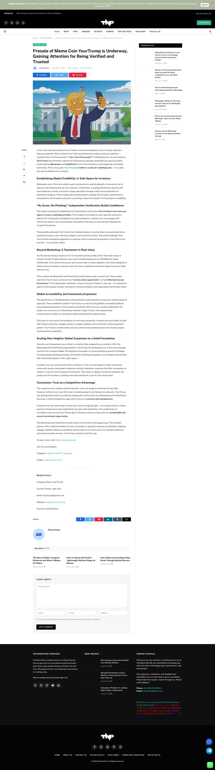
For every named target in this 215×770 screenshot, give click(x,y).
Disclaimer (113, 755)
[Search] (210, 31)
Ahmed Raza (44, 68)
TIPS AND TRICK (125, 31)
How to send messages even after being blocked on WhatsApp (168, 88)
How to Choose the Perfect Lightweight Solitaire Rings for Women (81, 560)
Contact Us (81, 755)
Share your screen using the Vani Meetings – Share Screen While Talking (168, 118)
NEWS (66, 31)
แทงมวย (139, 716)
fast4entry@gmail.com (152, 691)
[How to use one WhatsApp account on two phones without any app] (146, 134)
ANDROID (86, 31)
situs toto (145, 708)
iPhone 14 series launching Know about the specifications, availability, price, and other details (168, 73)
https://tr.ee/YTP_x (53, 460)
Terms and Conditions (133, 755)
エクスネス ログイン (163, 705)
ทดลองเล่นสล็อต (143, 713)
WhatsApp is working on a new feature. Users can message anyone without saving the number (167, 56)
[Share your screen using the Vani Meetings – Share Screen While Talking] (146, 119)
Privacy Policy (97, 755)
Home (57, 31)
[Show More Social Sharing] (89, 75)
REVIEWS (98, 31)
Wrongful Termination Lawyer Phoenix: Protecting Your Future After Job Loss (114, 675)
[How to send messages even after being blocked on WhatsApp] (146, 90)
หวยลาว (166, 713)
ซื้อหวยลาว (175, 713)
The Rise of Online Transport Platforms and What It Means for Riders (46, 560)
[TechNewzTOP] (107, 23)
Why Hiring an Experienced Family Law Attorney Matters (39, 13)
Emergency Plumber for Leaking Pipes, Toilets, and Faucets (114, 689)
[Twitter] (24, 162)
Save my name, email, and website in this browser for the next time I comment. (70, 619)
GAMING (110, 31)
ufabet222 (161, 702)
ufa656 (144, 705)
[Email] (24, 181)
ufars (158, 711)
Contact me (204, 23)
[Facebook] (24, 156)
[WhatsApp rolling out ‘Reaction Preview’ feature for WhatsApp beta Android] (146, 104)
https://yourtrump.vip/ (65, 440)
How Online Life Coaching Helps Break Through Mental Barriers (115, 559)
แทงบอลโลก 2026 (169, 711)
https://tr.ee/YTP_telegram (59, 453)
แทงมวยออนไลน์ (148, 711)
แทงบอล (152, 702)
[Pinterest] (24, 175)
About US (67, 755)
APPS (75, 31)
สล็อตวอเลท (156, 713)
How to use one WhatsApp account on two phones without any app (167, 133)
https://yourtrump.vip (55, 502)
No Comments (74, 68)
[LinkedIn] (24, 169)
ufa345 (169, 708)
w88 (151, 705)
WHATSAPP (140, 31)
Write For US (155, 31)
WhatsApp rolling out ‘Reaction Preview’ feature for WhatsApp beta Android (168, 103)
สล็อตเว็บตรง (141, 702)
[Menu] (5, 31)
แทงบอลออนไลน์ (158, 708)
